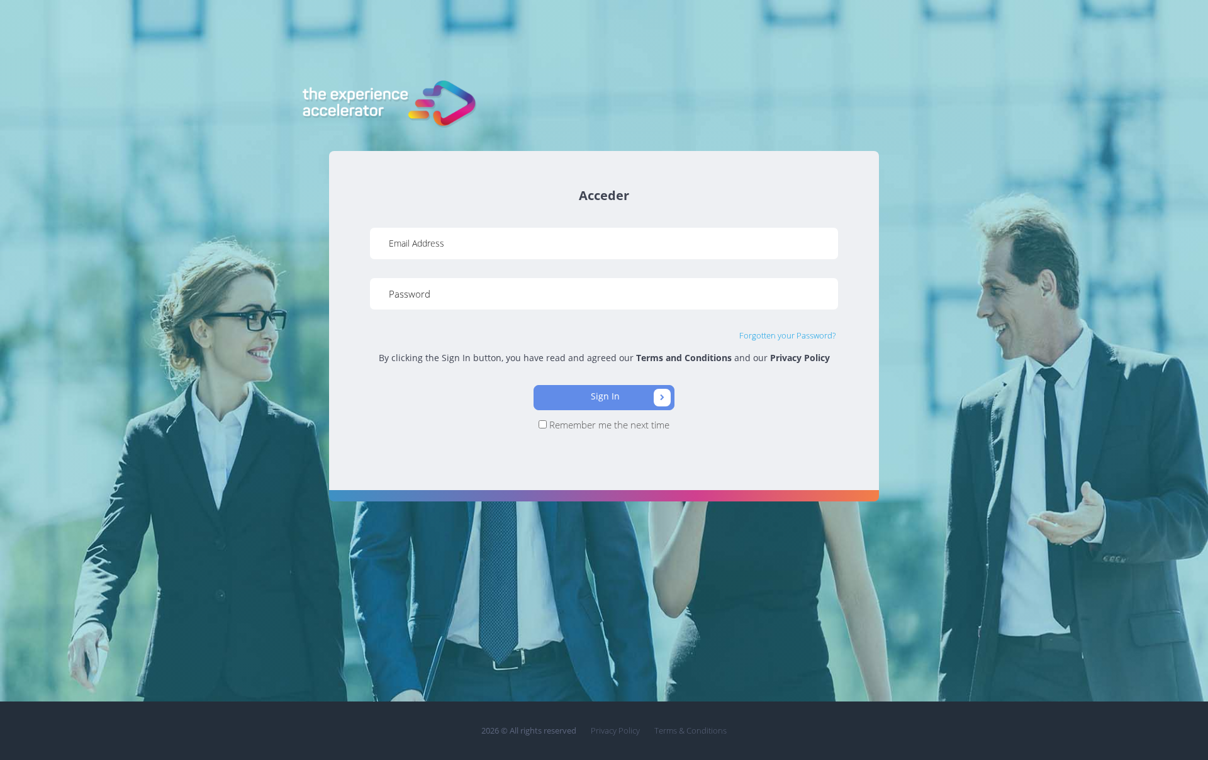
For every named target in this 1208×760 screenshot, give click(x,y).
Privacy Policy (615, 730)
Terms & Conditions (690, 730)
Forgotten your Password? (787, 335)
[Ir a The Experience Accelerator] (387, 104)
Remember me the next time (608, 424)
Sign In (606, 396)
